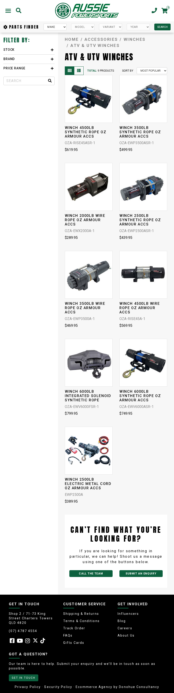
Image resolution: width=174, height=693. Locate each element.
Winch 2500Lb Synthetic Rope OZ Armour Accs (140, 219)
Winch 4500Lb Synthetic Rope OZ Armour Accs (85, 132)
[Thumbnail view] (69, 70)
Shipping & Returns (81, 613)
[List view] (79, 70)
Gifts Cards (73, 643)
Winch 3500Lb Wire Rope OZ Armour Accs (85, 307)
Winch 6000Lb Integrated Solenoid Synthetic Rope (88, 395)
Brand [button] (9, 59)
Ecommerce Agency (94, 687)
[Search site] (50, 81)
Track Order (74, 628)
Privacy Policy (28, 687)
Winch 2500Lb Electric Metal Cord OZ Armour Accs (88, 483)
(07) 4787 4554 (23, 631)
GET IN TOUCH (23, 677)
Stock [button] (8, 49)
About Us (126, 635)
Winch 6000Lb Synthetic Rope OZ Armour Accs (140, 395)
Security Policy (58, 687)
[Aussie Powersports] (87, 10)
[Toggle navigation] (8, 10)
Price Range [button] (14, 68)
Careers (125, 628)
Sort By (127, 70)
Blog (122, 621)
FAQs (67, 635)
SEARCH (162, 27)
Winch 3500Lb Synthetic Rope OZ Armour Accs (140, 132)
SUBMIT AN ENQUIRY (141, 573)
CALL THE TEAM (91, 573)
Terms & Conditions (81, 621)
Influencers (128, 613)
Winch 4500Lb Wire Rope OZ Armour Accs (139, 307)
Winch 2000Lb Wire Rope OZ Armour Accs (85, 219)
